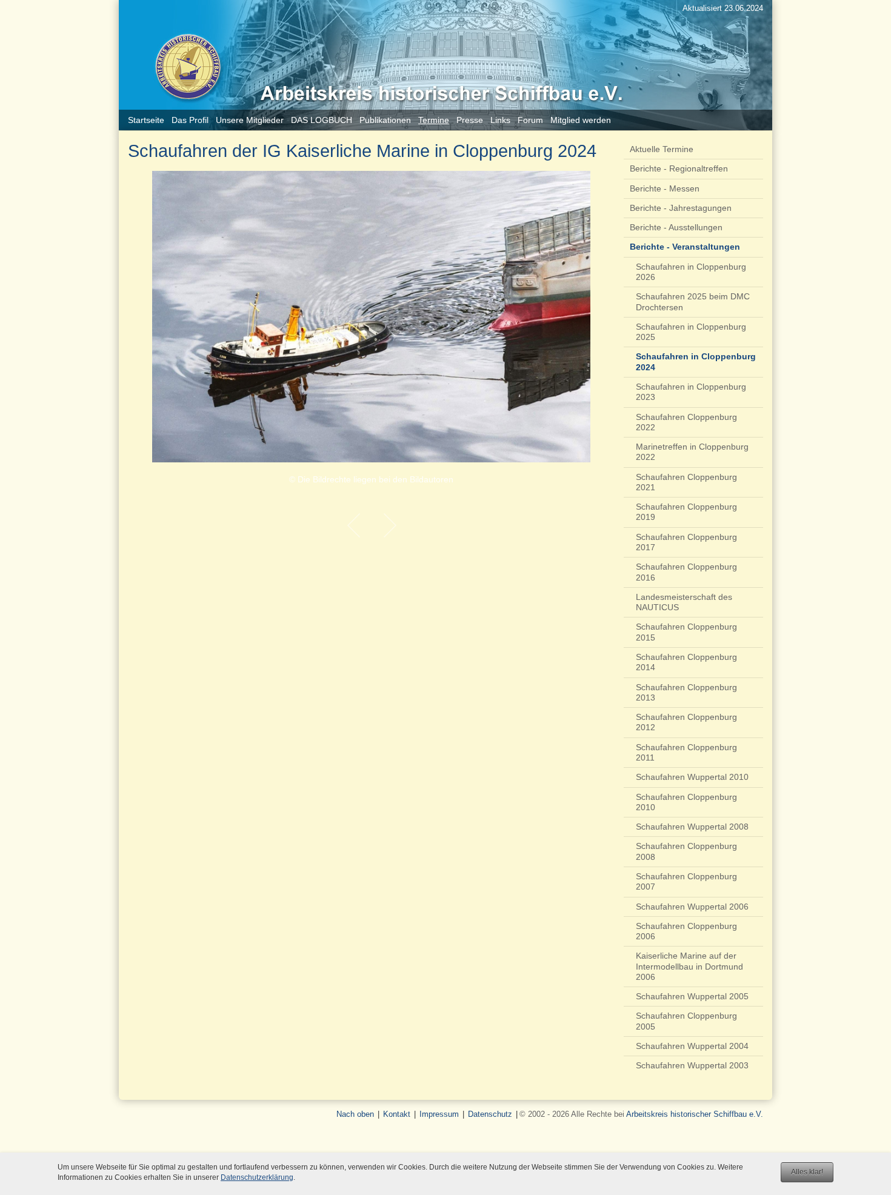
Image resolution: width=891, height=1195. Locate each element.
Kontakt (396, 1114)
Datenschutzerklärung (257, 1177)
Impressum (439, 1114)
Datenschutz (490, 1114)
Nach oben (355, 1114)
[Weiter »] (390, 525)
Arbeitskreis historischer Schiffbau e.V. (694, 1114)
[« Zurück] (353, 525)
